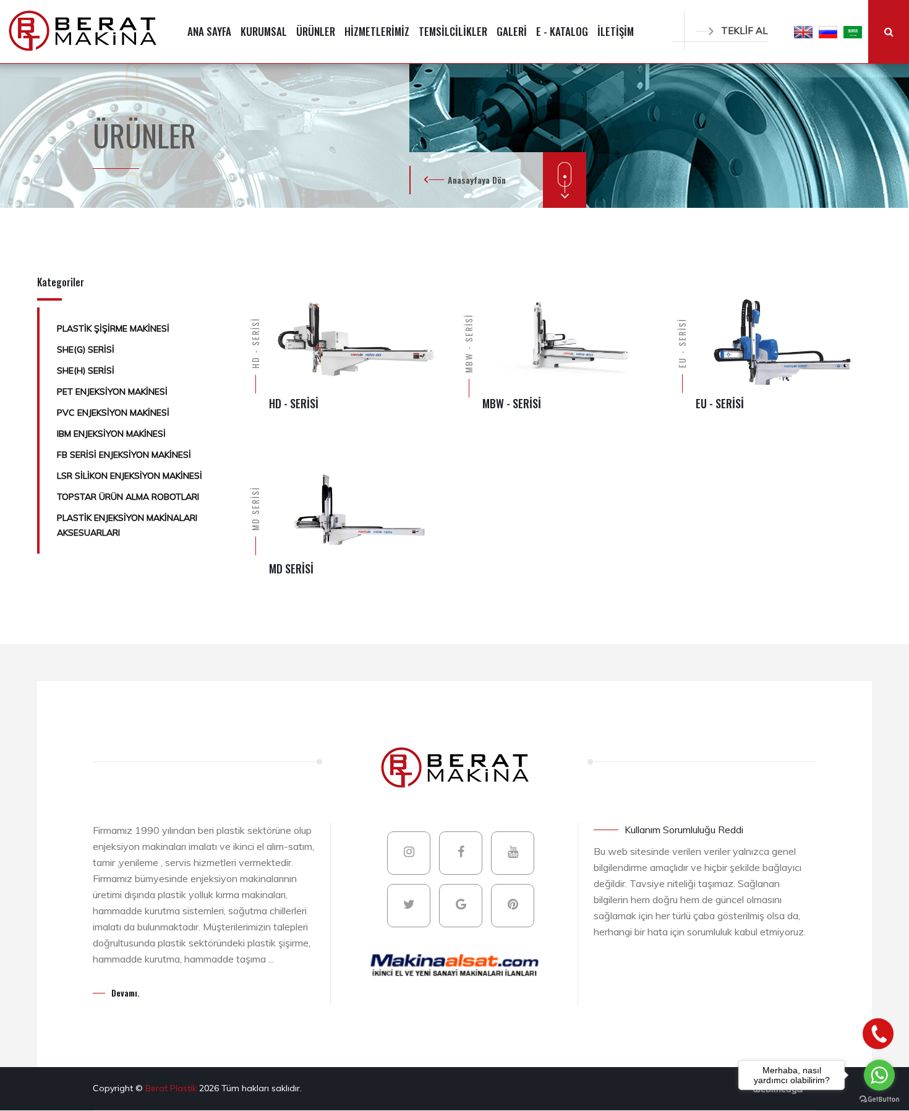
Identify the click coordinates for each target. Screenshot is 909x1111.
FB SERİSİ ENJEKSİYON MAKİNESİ (124, 454)
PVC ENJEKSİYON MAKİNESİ (113, 412)
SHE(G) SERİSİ (85, 349)
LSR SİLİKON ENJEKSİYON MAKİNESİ (129, 475)
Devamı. (125, 992)
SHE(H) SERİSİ (85, 370)
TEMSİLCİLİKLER (453, 31)
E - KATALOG (562, 31)
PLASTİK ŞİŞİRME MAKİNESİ (113, 328)
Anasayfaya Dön (477, 179)
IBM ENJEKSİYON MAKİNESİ (111, 433)
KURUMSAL (264, 31)
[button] (803, 31)
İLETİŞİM (615, 31)
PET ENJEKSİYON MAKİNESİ (112, 391)
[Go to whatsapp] (879, 1075)
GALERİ (512, 31)
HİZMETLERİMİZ (376, 31)
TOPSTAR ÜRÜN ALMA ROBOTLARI (128, 496)
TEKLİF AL (744, 30)
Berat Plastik (172, 1088)
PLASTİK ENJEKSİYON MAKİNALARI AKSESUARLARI (127, 525)
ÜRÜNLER (315, 31)
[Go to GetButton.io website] (879, 1098)
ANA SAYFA (209, 31)
